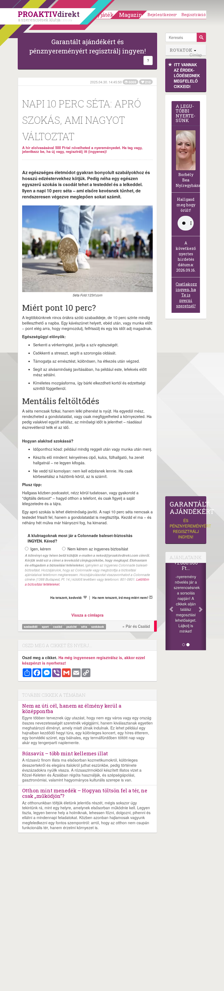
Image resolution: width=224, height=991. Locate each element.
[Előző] (169, 606)
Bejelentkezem (163, 14)
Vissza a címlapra (87, 615)
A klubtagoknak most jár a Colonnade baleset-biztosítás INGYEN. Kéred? (80, 538)
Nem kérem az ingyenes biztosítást (97, 548)
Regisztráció (193, 14)
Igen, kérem (40, 548)
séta (84, 627)
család (58, 627)
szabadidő (31, 627)
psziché (72, 627)
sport (46, 627)
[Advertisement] (185, 409)
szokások (97, 627)
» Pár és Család (136, 626)
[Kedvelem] (85, 597)
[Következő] (203, 606)
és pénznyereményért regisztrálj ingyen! (186, 520)
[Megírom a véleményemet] (151, 597)
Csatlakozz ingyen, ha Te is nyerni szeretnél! (186, 294)
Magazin (130, 14)
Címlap (196, 55)
